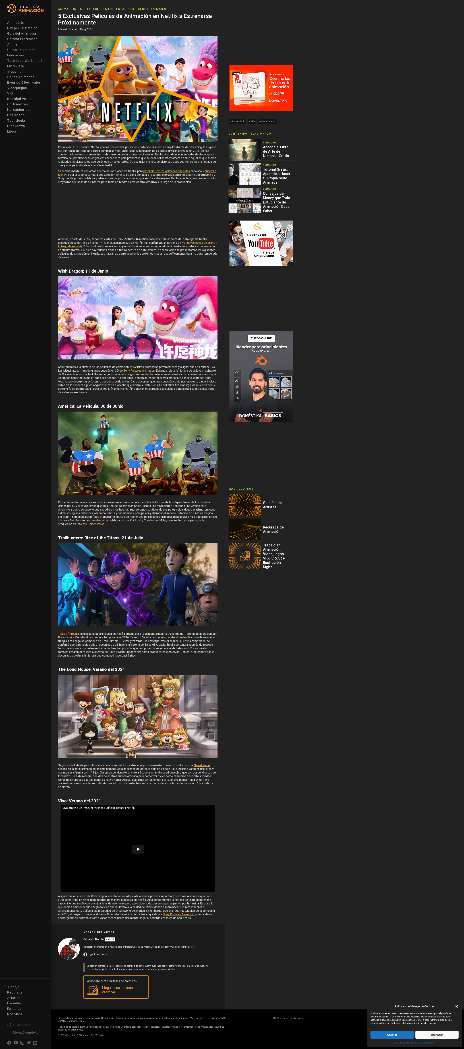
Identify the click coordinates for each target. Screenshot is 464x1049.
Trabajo (13, 987)
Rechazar (437, 1034)
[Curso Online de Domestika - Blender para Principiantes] (261, 376)
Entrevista (15, 66)
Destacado (16, 115)
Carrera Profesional (23, 39)
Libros (12, 131)
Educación (15, 55)
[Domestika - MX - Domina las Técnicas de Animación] (261, 87)
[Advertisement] (138, 211)
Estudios (14, 1009)
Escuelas (14, 1003)
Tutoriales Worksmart (24, 61)
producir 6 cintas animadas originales (166, 171)
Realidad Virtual (19, 99)
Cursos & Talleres (21, 50)
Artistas (13, 998)
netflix (252, 121)
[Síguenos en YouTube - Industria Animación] (261, 243)
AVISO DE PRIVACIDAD (90, 1035)
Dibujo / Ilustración (22, 28)
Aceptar (392, 1034)
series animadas (267, 121)
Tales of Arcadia (68, 633)
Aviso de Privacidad (403, 1042)
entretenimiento (237, 121)
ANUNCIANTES (66, 1035)
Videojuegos (17, 88)
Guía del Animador (21, 33)
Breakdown (16, 126)
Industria (14, 71)
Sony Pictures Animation (139, 370)
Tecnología (16, 120)
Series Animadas (21, 77)
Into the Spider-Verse (90, 524)
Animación (15, 22)
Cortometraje (18, 104)
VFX (10, 93)
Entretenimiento (118, 9)
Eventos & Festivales (24, 82)
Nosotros (14, 1014)
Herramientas (18, 110)
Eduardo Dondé (67, 29)
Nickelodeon (202, 765)
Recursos (14, 992)
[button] (457, 1006)
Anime (12, 44)
